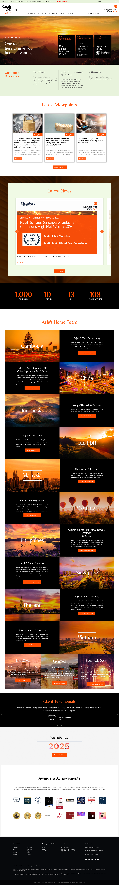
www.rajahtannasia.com (96, 850)
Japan (43, 849)
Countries (19, 1)
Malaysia (15, 854)
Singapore (29, 851)
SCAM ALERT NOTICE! (59, 1)
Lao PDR (15, 852)
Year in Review (59, 737)
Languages (48, 1)
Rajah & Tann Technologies (68, 849)
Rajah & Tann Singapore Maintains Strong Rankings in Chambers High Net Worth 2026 (43, 256)
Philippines (29, 849)
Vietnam (29, 854)
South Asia (44, 851)
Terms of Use (88, 854)
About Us (4, 1)
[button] (1, 714)
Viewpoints (30, 13)
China (14, 849)
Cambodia (15, 847)
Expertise (40, 13)
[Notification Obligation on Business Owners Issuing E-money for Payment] (91, 123)
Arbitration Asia (65, 847)
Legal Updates (19, 135)
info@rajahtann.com (93, 847)
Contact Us (11, 1)
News (70, 13)
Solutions (52, 13)
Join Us (27, 1)
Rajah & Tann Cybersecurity (68, 851)
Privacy (95, 854)
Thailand (29, 852)
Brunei (43, 847)
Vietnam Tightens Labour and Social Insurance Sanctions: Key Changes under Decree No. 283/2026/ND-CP (58, 142)
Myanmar (29, 847)
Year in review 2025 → (93, 13)
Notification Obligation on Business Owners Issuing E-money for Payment (91, 141)
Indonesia (15, 851)
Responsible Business (36, 1)
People (61, 13)
